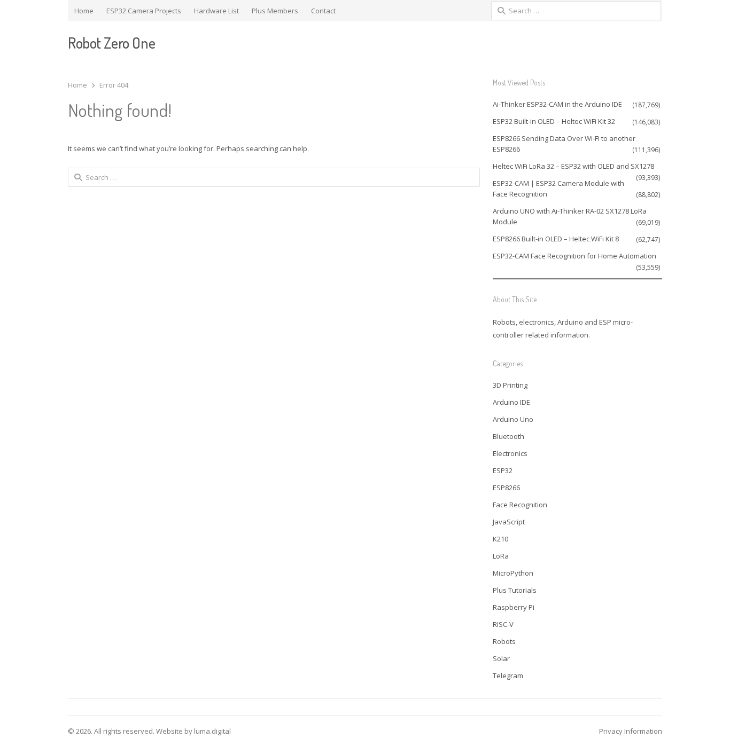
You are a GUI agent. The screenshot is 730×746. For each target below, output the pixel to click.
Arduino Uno (513, 419)
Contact (323, 10)
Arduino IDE (511, 402)
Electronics (510, 453)
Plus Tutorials (515, 590)
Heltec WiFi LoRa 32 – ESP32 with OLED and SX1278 (573, 166)
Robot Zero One (111, 42)
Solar (501, 658)
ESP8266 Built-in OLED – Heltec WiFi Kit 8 (556, 239)
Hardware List (216, 10)
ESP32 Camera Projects (143, 10)
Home (84, 10)
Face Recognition (520, 504)
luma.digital (212, 731)
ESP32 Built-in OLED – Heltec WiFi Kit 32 (554, 121)
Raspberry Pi (513, 607)
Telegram (508, 675)
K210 (500, 539)
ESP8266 (506, 487)
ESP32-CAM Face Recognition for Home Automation (574, 256)
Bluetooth (508, 436)
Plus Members (275, 10)
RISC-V (503, 624)
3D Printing (510, 385)
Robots (504, 641)
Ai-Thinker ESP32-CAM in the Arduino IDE (557, 104)
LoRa (501, 556)
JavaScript (509, 522)
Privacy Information (630, 731)
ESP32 (502, 470)
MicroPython (513, 573)
